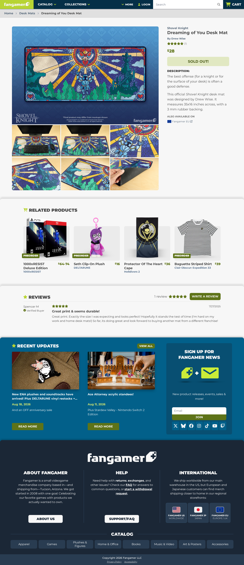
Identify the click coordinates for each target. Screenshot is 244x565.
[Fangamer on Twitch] (222, 426)
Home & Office (108, 544)
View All (146, 346)
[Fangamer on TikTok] (207, 426)
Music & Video (164, 544)
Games (52, 544)
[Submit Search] (219, 4)
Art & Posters (192, 544)
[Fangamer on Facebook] (191, 426)
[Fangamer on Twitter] (175, 426)
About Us (46, 519)
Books (136, 544)
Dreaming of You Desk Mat (197, 32)
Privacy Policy (114, 561)
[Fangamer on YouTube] (214, 426)
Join (199, 417)
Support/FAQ (122, 519)
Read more (27, 426)
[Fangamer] (17, 4)
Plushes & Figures (80, 544)
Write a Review (205, 296)
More (129, 4)
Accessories (220, 544)
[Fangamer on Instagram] (199, 426)
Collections (75, 4)
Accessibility (130, 561)
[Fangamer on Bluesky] (183, 426)
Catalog (45, 4)
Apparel (23, 544)
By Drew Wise (176, 38)
